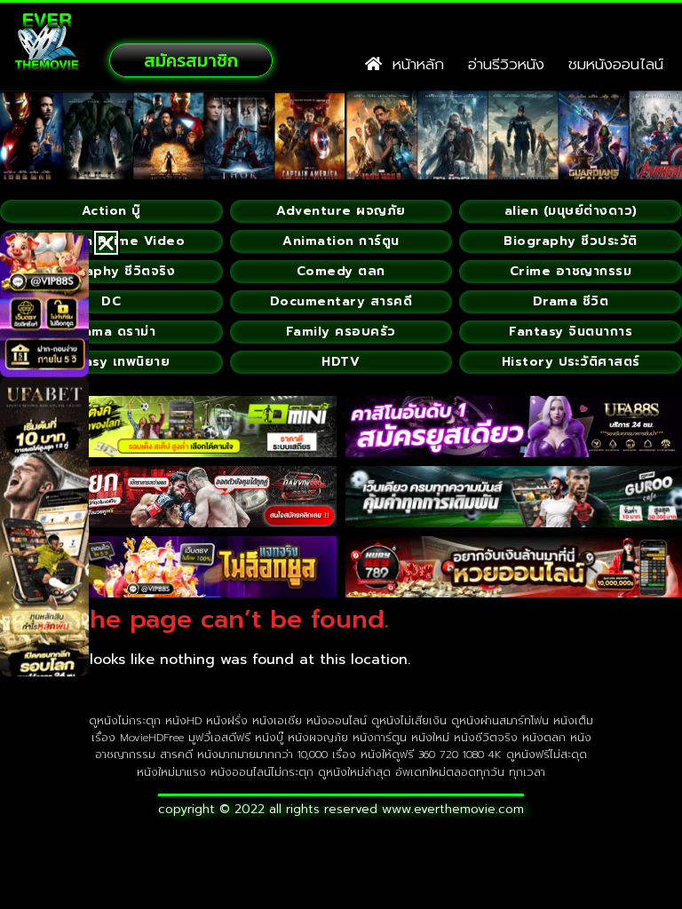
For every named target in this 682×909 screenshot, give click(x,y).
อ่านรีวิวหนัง (506, 63)
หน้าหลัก (413, 63)
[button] (106, 243)
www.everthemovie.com (453, 809)
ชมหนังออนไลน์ (615, 63)
